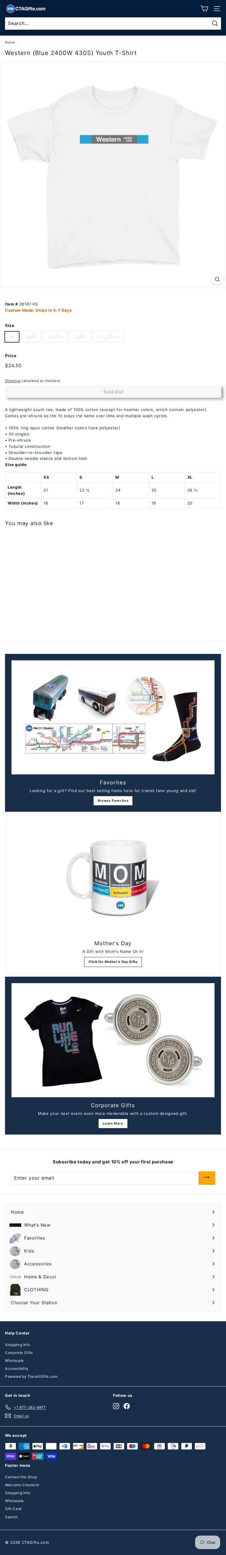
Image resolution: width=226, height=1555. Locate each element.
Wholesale (14, 1360)
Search (11, 1517)
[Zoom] (217, 279)
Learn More (113, 1123)
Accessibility (16, 1368)
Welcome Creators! (22, 1485)
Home (10, 42)
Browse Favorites (113, 801)
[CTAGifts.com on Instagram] (116, 1406)
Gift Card (13, 1508)
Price (10, 355)
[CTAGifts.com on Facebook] (127, 1406)
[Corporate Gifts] (113, 1040)
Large (79, 336)
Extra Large (108, 336)
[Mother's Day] (113, 878)
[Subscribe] (207, 1178)
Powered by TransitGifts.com (31, 1376)
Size (9, 325)
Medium (55, 336)
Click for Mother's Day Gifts (113, 962)
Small (31, 336)
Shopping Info (17, 1344)
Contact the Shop (21, 1477)
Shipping (12, 381)
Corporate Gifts (19, 1352)
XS (11, 336)
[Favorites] (113, 717)
